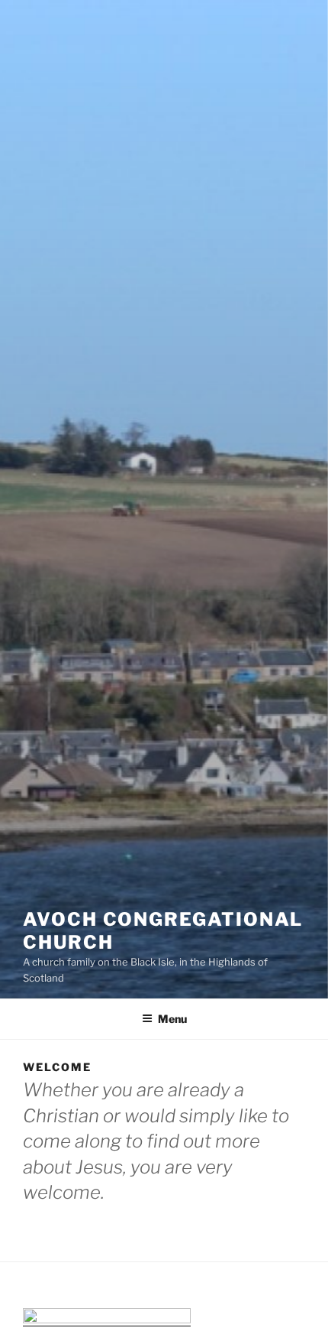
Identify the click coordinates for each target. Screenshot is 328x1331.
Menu (172, 1018)
